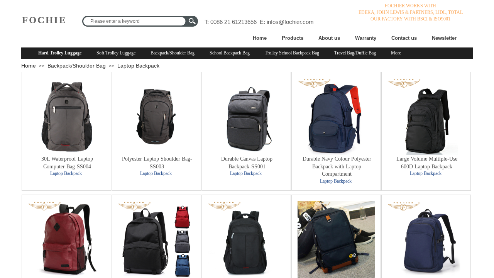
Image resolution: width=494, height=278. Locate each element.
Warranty (365, 38)
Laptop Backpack (138, 66)
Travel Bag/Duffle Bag (355, 53)
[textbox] (135, 21)
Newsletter (444, 38)
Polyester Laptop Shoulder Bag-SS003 (157, 163)
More (396, 53)
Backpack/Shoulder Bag (173, 53)
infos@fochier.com (290, 22)
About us (329, 38)
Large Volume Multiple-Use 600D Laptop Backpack (426, 163)
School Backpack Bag (230, 53)
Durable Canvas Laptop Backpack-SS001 (246, 163)
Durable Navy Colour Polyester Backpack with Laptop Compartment (337, 166)
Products (292, 38)
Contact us (404, 38)
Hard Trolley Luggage (59, 53)
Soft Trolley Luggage (115, 53)
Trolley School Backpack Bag (292, 53)
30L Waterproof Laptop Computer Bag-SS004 (67, 163)
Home (260, 38)
